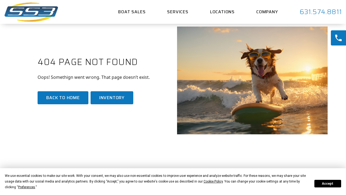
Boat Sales (131, 11)
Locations (222, 11)
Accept (327, 184)
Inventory (112, 97)
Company (267, 11)
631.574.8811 (321, 12)
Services (177, 11)
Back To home (63, 97)
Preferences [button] (26, 187)
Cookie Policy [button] (213, 181)
